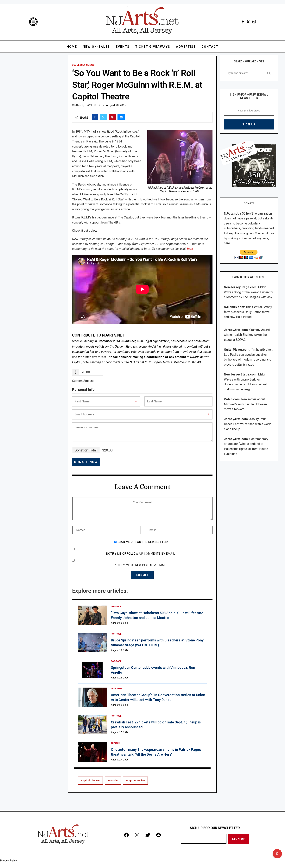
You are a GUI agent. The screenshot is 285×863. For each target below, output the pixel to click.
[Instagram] (254, 22)
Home (72, 46)
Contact (209, 46)
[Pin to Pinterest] (112, 117)
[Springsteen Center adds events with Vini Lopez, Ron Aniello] (92, 670)
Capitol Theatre (90, 780)
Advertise (186, 46)
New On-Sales (96, 46)
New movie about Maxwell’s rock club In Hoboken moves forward (245, 404)
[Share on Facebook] (95, 117)
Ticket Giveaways (152, 46)
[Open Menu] (33, 21)
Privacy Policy (8, 860)
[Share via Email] (121, 117)
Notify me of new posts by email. (141, 565)
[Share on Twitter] (103, 117)
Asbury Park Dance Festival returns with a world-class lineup (248, 424)
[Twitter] (248, 22)
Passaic (113, 780)
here (190, 249)
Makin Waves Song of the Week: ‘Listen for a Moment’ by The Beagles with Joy (248, 292)
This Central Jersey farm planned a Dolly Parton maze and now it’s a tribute (248, 312)
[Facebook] (243, 22)
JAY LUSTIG (93, 105)
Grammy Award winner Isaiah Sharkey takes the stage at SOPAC (247, 335)
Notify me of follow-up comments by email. (141, 553)
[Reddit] (158, 835)
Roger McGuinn (135, 780)
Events (123, 46)
